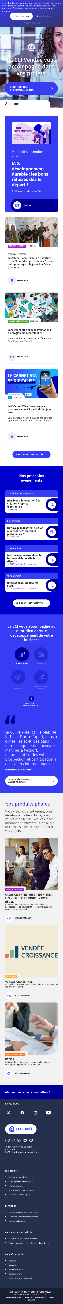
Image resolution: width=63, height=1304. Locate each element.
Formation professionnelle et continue (24, 1217)
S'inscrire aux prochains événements (23, 1239)
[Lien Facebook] (25, 1112)
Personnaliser (32, 22)
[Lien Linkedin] (38, 1112)
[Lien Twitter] (11, 1112)
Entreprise (11, 1170)
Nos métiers (13, 1265)
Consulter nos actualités (18, 1232)
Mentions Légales (13, 1298)
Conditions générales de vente (26, 1295)
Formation (10, 1206)
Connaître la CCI (14, 1254)
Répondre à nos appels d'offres (21, 1278)
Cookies (31, 1300)
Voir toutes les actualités (29, 455)
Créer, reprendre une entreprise (21, 1182)
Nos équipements (16, 1274)
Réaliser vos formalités (18, 1177)
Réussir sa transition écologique (21, 1190)
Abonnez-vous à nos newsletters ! (27, 1092)
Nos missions (14, 1261)
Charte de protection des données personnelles (30, 1292)
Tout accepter (22, 16)
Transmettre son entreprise (19, 1195)
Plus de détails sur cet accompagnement (29, 782)
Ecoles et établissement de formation (23, 1212)
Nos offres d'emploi (16, 1270)
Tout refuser (45, 16)
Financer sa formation (17, 1221)
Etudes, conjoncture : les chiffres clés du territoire (29, 1243)
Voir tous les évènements (29, 604)
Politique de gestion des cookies (39, 1298)
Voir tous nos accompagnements (22, 90)
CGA (45, 1295)
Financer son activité (17, 1186)
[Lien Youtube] (51, 1112)
